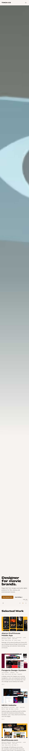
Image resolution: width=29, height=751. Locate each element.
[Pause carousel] (3, 603)
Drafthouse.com (10, 740)
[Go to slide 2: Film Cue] (22, 603)
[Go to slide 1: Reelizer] (19, 603)
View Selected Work (7, 597)
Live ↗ (3, 684)
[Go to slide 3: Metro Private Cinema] (25, 603)
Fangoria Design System (14, 670)
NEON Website (9, 705)
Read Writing (18, 597)
